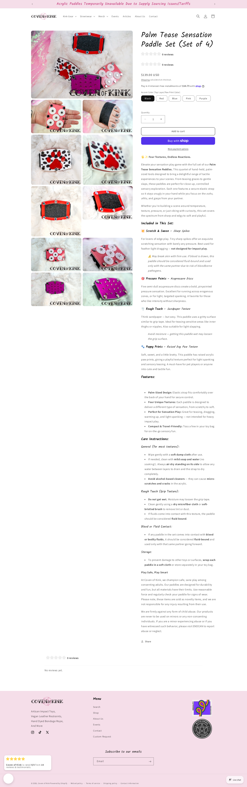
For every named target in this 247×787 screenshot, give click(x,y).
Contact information (130, 783)
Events (96, 724)
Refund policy (77, 783)
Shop (96, 712)
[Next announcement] (214, 4)
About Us (98, 718)
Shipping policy (110, 783)
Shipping (145, 79)
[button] (69, 16)
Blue (174, 98)
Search (96, 706)
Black (148, 98)
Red (161, 98)
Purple (203, 98)
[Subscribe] (150, 761)
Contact (97, 730)
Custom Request (102, 736)
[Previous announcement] (32, 4)
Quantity (145, 112)
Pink (188, 98)
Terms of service (93, 783)
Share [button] (148, 641)
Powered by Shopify (58, 783)
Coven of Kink (44, 783)
